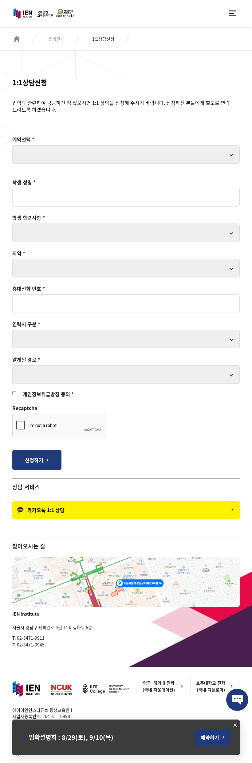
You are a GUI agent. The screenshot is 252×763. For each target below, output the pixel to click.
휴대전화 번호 (28, 288)
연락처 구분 (26, 324)
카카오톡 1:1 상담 (46, 510)
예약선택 (23, 139)
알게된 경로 (26, 359)
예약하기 (210, 737)
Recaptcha (24, 407)
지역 (18, 253)
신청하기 (34, 460)
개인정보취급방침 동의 (48, 394)
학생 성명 (24, 182)
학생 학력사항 (28, 217)
